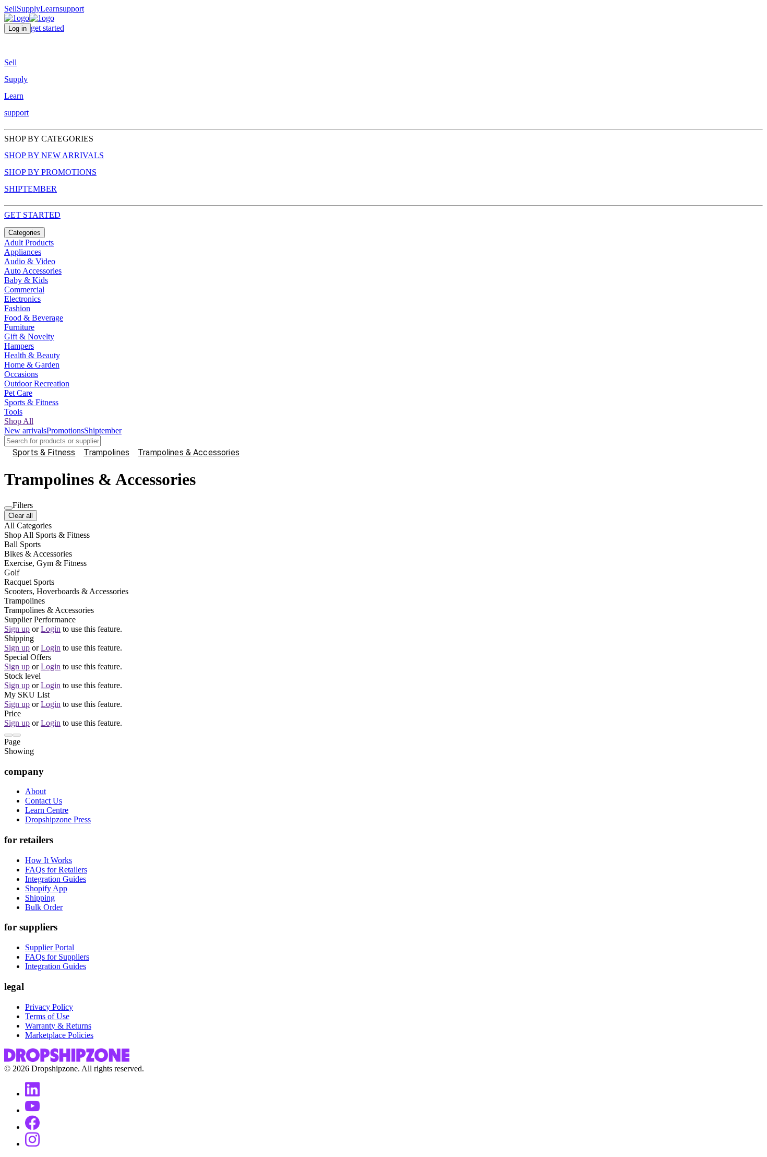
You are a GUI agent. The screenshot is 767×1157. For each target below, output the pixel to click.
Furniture (19, 327)
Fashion (17, 308)
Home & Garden (31, 364)
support (71, 8)
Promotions (65, 430)
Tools (13, 411)
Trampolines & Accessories (188, 452)
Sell (10, 8)
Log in (17, 28)
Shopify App (46, 888)
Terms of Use (47, 1016)
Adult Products (29, 242)
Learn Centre (46, 810)
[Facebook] (32, 1127)
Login (51, 628)
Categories (24, 233)
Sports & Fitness (31, 402)
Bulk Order (44, 907)
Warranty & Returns (58, 1025)
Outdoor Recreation (36, 383)
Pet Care (18, 392)
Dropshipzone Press (58, 819)
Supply (28, 8)
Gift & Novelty (29, 336)
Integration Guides (55, 879)
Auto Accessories (33, 270)
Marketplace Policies (59, 1035)
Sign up (17, 628)
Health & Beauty (32, 355)
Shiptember (103, 430)
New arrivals (25, 430)
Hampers (19, 345)
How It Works (48, 860)
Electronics (22, 298)
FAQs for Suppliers (57, 956)
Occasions (21, 374)
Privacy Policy (49, 1006)
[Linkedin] (32, 1093)
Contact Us (43, 800)
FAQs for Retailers (56, 869)
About (35, 791)
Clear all (20, 516)
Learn (49, 8)
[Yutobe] (32, 1110)
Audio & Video (29, 261)
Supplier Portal (49, 947)
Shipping (40, 897)
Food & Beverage (33, 317)
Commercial (24, 289)
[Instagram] (32, 1143)
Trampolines (106, 452)
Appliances (22, 251)
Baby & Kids (26, 280)
